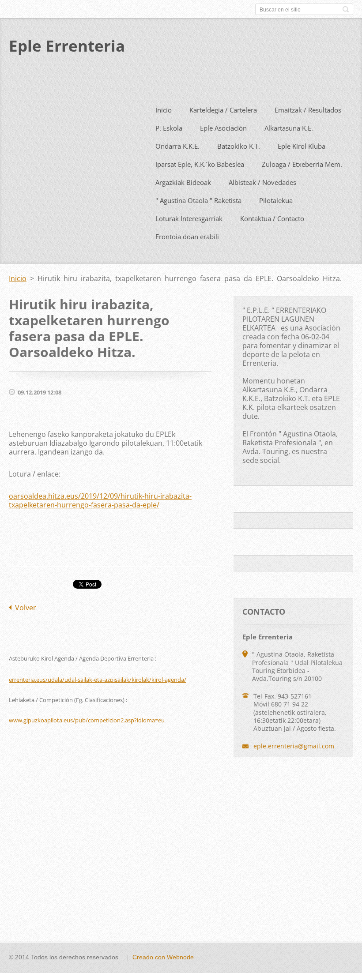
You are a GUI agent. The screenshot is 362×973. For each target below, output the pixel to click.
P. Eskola (168, 128)
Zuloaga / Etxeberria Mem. (302, 164)
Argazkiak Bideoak (183, 182)
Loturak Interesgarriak (188, 218)
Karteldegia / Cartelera (223, 109)
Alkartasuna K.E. (288, 128)
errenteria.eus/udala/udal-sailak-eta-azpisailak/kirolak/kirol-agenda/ (97, 680)
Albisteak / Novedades (262, 182)
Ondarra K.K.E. (177, 146)
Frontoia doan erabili (187, 236)
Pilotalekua (276, 200)
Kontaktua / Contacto (272, 218)
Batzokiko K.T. (238, 146)
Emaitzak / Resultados (308, 109)
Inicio (163, 109)
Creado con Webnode (163, 957)
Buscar (346, 9)
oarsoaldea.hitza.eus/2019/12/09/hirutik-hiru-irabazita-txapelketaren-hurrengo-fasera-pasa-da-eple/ (100, 500)
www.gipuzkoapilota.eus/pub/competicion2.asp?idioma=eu (87, 720)
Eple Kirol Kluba (301, 146)
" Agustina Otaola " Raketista (198, 200)
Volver (25, 607)
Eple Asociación (223, 128)
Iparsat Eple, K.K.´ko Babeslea (199, 164)
